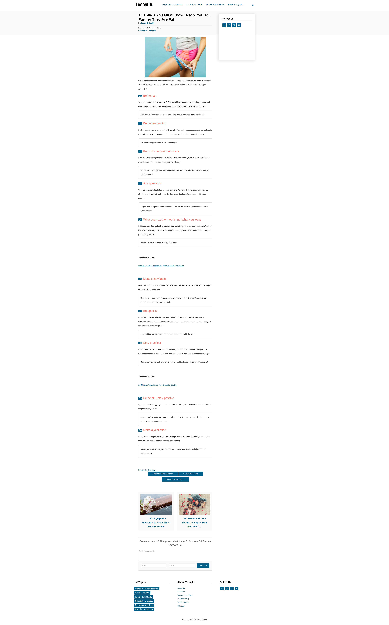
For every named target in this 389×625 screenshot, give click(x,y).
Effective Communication (163, 474)
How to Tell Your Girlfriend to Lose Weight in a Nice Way (161, 266)
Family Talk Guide (190, 474)
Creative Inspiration (144, 609)
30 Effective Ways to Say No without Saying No (157, 385)
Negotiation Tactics (144, 601)
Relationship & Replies (147, 30)
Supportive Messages (175, 479)
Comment (203, 566)
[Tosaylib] (145, 7)
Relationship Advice (144, 605)
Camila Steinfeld (147, 23)
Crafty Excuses (142, 593)
